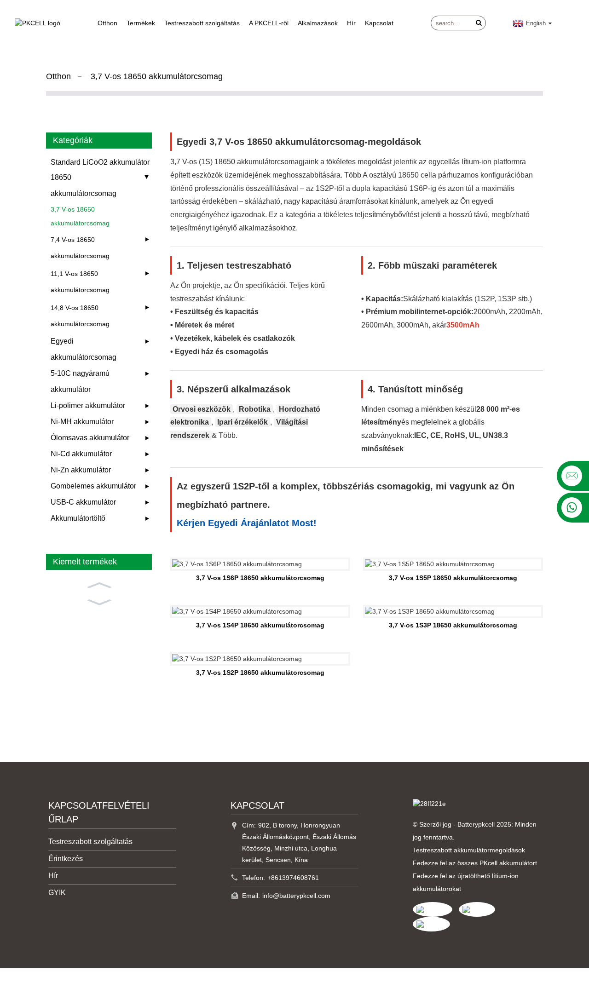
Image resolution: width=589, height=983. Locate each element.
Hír (351, 23)
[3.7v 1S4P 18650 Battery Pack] (260, 611)
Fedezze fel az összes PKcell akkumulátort (475, 863)
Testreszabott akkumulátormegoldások (469, 850)
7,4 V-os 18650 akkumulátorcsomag (80, 247)
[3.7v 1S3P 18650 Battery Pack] (453, 611)
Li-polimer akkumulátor (88, 405)
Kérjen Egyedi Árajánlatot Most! (247, 523)
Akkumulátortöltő (78, 518)
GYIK (57, 893)
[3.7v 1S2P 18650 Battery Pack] (260, 659)
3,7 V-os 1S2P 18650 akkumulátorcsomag (260, 672)
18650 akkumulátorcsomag (83, 185)
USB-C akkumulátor (83, 502)
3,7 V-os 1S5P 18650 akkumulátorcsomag (453, 577)
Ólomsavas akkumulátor (90, 438)
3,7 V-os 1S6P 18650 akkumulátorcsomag (260, 577)
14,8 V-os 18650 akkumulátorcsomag (80, 316)
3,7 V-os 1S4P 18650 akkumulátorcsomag (260, 625)
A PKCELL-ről (269, 23)
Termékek (141, 23)
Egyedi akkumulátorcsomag (83, 349)
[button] (99, 584)
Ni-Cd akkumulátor (81, 454)
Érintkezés (65, 858)
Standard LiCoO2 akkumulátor (100, 162)
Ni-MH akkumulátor (82, 421)
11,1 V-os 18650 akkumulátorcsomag (80, 281)
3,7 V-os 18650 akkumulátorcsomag (157, 76)
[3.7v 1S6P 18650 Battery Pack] (260, 564)
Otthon (107, 23)
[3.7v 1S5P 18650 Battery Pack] (453, 564)
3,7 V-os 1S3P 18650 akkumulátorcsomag (453, 625)
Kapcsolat (379, 23)
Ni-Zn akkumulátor (81, 470)
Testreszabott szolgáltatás (202, 23)
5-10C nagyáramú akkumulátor (80, 381)
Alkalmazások (318, 23)
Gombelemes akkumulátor (93, 486)
